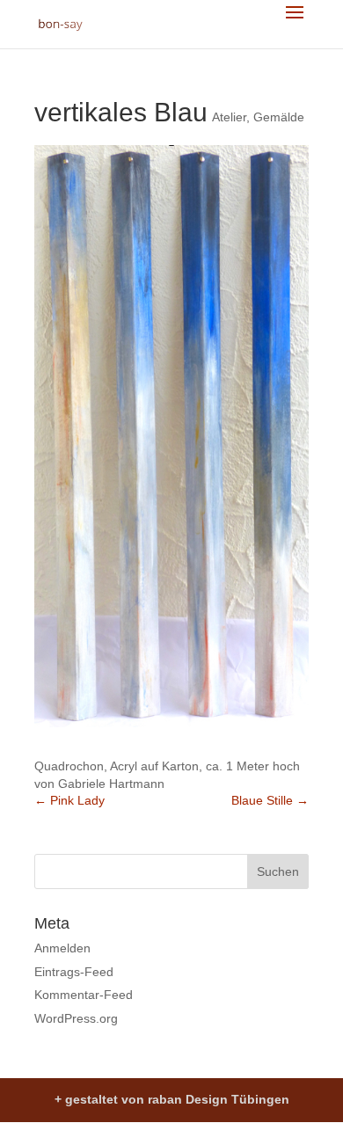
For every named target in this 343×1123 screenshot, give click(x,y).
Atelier (229, 117)
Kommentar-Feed (83, 995)
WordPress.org (76, 1018)
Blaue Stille (270, 800)
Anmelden (62, 948)
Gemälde (278, 117)
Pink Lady (69, 800)
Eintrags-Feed (73, 972)
